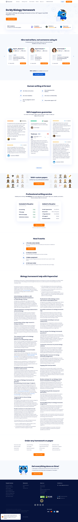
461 (61, 51)
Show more (39, 167)
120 (39, 51)
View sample (15, 59)
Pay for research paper (10, 491)
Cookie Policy (42, 492)
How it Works (31, 1)
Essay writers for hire (9, 494)
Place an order (11, 19)
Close (19, 515)
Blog (24, 486)
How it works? (42, 485)
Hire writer (23, 63)
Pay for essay (8, 488)
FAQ (41, 488)
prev (4, 56)
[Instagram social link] (40, 505)
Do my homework (9, 485)
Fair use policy (25, 516)
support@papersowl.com (64, 485)
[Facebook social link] (35, 505)
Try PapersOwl (39, 183)
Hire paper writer (39, 74)
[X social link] (43, 505)
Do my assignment (9, 490)
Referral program (43, 490)
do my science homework (23, 391)
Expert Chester (39, 49)
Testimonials (42, 486)
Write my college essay (10, 493)
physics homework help (32, 354)
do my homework (26, 290)
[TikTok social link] (38, 505)
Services (17, 1)
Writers (37, 1)
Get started (31, 248)
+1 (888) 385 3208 (49, 1)
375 (18, 51)
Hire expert (69, 1)
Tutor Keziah (61, 49)
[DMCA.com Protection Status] (42, 497)
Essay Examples (26, 485)
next (73, 56)
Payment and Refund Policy (45, 489)
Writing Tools (24, 1)
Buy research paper (9, 496)
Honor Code (42, 493)
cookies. (5, 518)
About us (42, 1)
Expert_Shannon (18, 49)
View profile (12, 63)
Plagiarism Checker (9, 486)
